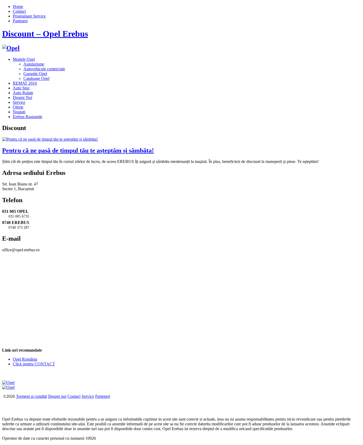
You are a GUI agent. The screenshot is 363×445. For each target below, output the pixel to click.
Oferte (18, 107)
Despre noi (57, 396)
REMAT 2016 (25, 83)
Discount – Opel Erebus (45, 33)
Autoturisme (33, 64)
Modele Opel (24, 59)
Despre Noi (22, 97)
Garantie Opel (35, 73)
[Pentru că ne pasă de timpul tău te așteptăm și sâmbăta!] (50, 139)
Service (19, 102)
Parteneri (20, 21)
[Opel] (11, 48)
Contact (19, 11)
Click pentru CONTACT (34, 364)
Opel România (25, 359)
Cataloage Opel (36, 78)
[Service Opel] (8, 382)
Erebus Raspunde (27, 116)
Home (18, 6)
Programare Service (29, 16)
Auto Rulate (23, 92)
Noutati (19, 112)
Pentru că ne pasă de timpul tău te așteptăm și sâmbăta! (78, 150)
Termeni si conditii (31, 396)
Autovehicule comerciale (44, 69)
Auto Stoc (21, 88)
